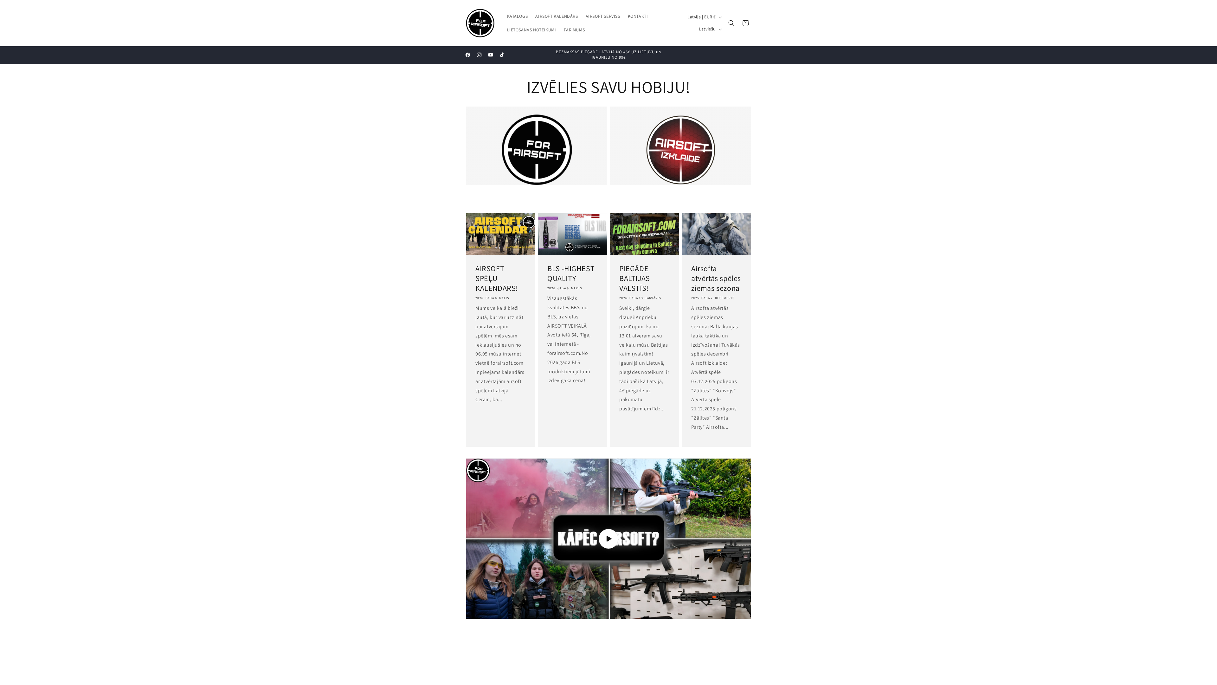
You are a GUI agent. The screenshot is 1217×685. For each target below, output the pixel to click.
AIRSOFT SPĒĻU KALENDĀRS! (496, 278)
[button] (731, 23)
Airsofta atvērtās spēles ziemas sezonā (716, 278)
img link (536, 118)
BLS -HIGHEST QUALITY (571, 273)
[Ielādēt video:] (608, 539)
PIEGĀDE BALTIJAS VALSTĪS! (634, 278)
